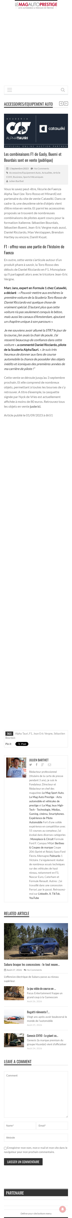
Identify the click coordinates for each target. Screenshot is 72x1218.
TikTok (56, 893)
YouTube (34, 897)
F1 (30, 733)
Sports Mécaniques (33, 176)
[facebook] (36, 764)
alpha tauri (21, 733)
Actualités (47, 172)
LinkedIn (43, 893)
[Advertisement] (36, 48)
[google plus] (42, 764)
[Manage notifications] (62, 1209)
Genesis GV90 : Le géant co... (42, 1035)
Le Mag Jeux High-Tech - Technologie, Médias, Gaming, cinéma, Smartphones (46, 809)
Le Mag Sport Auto (53, 792)
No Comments (41, 168)
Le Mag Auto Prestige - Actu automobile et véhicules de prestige (45, 801)
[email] (49, 764)
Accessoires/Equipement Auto (28, 104)
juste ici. (35, 406)
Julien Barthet (16, 181)
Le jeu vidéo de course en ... (41, 988)
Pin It (8, 744)
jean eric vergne (43, 733)
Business (17, 176)
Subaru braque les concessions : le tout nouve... (32, 964)
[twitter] (30, 764)
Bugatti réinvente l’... (38, 1012)
